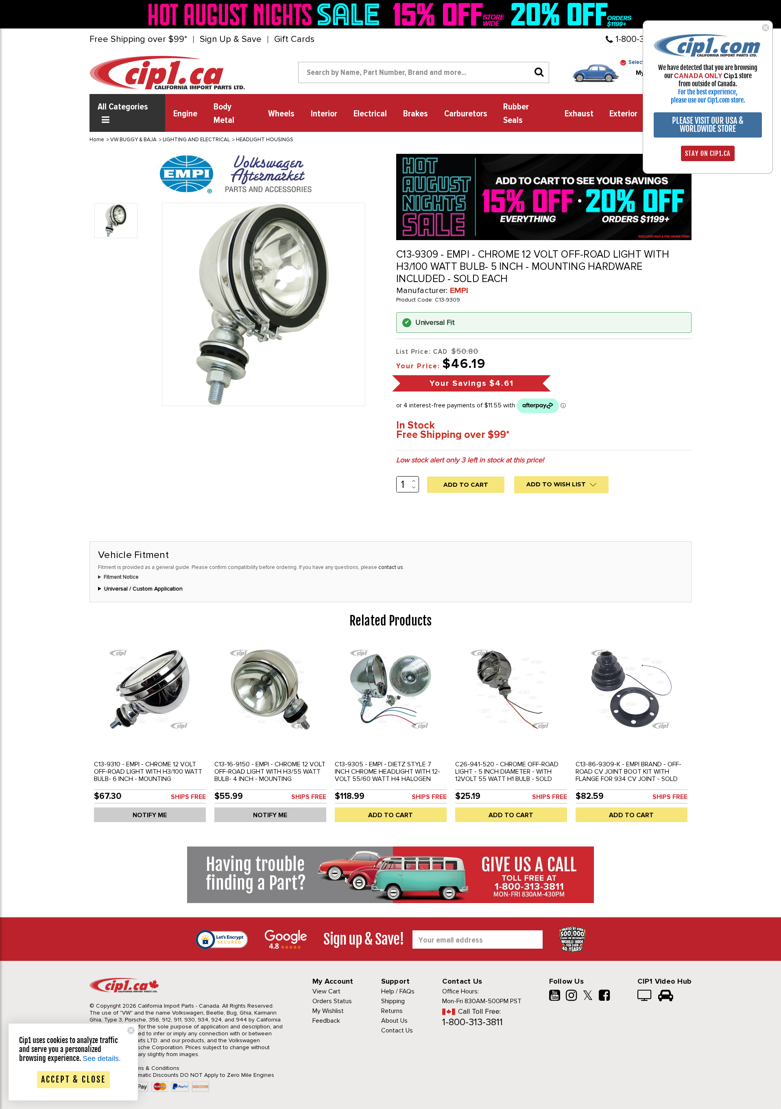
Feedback (326, 1021)
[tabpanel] (149, 735)
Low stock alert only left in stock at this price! (470, 459)
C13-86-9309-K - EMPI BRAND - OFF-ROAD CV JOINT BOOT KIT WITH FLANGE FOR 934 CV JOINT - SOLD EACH (628, 775)
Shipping (393, 1001)
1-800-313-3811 (472, 1022)
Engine (185, 113)
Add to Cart (390, 815)
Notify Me (150, 815)
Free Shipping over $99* (138, 39)
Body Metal (224, 114)
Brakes (415, 113)
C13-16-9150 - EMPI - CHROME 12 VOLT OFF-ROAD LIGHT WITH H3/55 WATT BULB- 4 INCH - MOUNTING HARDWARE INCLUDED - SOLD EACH (269, 775)
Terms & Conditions (154, 1068)
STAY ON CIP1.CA (708, 153)
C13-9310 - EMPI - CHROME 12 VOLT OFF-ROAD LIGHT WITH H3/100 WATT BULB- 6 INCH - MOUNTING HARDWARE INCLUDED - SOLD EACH (148, 775)
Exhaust (579, 113)
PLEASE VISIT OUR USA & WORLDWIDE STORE (708, 125)
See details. (102, 1058)
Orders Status (332, 1001)
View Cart (326, 991)
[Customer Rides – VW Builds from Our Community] (665, 996)
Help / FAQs (397, 991)
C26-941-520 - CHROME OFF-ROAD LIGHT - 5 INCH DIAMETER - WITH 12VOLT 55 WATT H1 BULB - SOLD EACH (506, 775)
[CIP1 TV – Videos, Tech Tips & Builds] (644, 996)
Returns (392, 1011)
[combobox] (423, 72)
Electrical (370, 113)
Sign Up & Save (231, 39)
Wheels (281, 113)
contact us (390, 567)
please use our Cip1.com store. (708, 100)
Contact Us (397, 1030)
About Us (394, 1021)
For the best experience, (707, 92)
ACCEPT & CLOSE (73, 1079)
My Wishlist (328, 1011)
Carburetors (465, 113)
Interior (324, 113)
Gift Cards (294, 39)
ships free (188, 797)
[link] (266, 14)
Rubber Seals (516, 114)
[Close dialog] (765, 28)
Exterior (623, 113)
